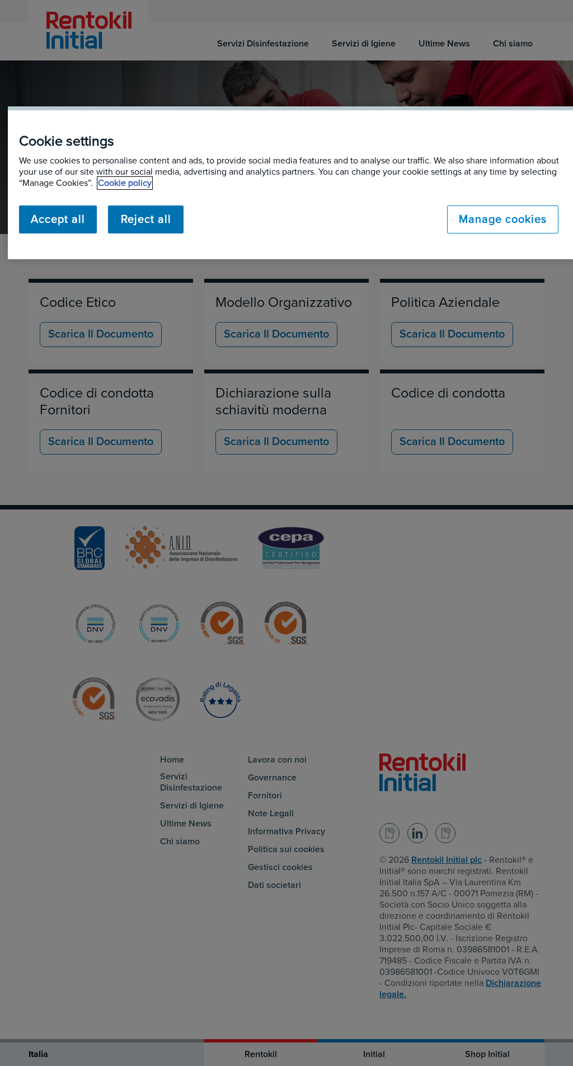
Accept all (58, 219)
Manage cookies (503, 219)
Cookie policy (125, 183)
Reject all (146, 219)
